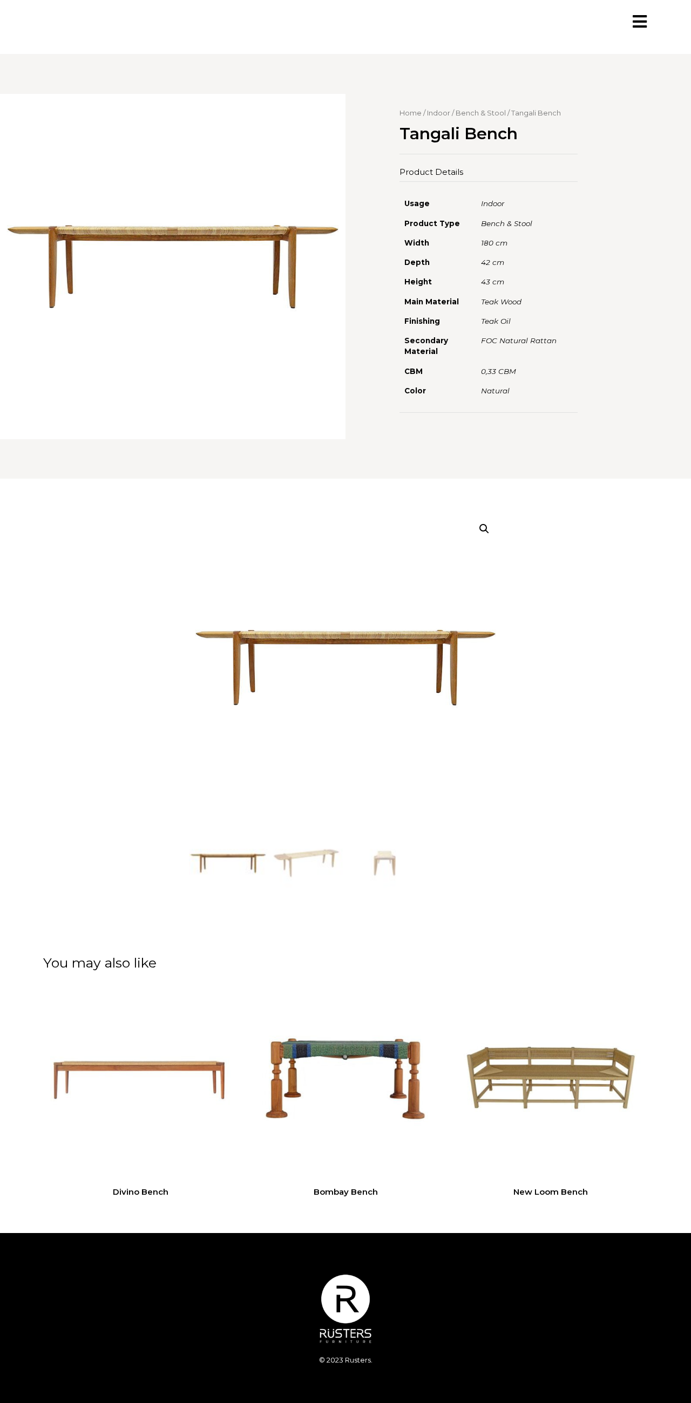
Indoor (438, 112)
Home (410, 112)
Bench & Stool (481, 112)
